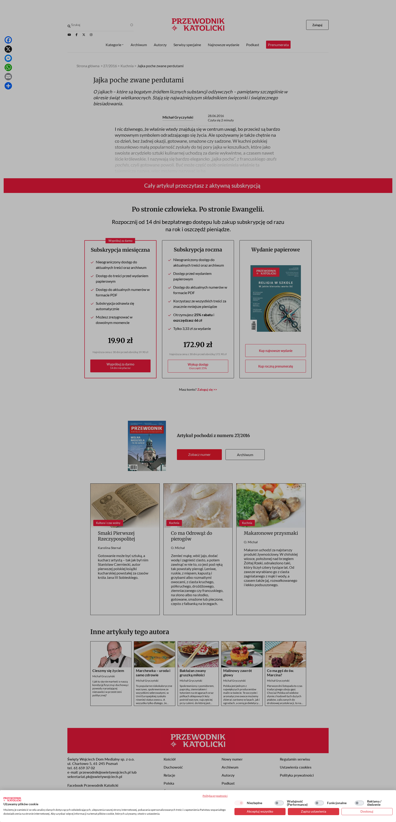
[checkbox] (239, 803)
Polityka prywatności (215, 795)
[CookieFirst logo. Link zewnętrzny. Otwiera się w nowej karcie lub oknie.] (12, 799)
